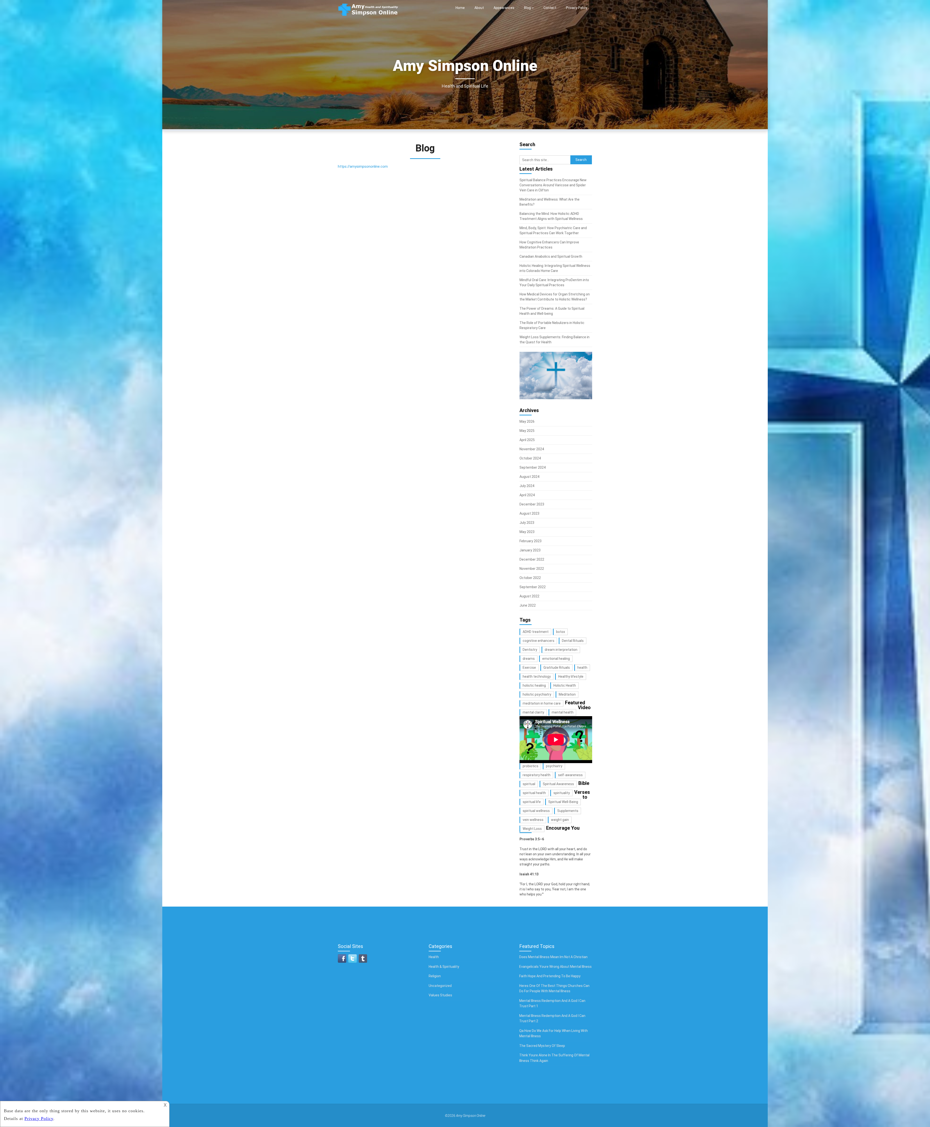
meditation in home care (542, 703)
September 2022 (532, 587)
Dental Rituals (573, 641)
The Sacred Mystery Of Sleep (542, 1046)
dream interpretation (561, 650)
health (582, 667)
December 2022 (531, 559)
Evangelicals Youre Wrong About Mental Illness (555, 967)
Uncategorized (440, 986)
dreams (529, 659)
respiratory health (536, 775)
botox (560, 632)
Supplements (567, 811)
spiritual (529, 784)
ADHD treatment (536, 632)
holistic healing (534, 685)
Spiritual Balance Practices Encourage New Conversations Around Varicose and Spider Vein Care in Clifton (553, 185)
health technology (537, 676)
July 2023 (526, 523)
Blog (527, 8)
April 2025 (527, 440)
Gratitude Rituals (556, 667)
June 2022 (527, 605)
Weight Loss (532, 829)
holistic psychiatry (537, 694)
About (479, 8)
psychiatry (554, 766)
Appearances (504, 8)
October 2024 (530, 458)
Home (460, 8)
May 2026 (527, 421)
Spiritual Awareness (558, 784)
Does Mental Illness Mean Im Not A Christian (553, 957)
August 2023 (529, 513)
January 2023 (530, 550)
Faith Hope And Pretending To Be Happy (550, 976)
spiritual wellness (536, 811)
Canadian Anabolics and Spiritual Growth (550, 256)
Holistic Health (564, 685)
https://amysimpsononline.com (363, 166)
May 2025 (527, 431)
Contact (549, 8)
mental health (563, 712)
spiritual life (532, 802)
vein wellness (533, 820)
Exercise (529, 667)
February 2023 (530, 541)
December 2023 (531, 504)
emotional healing (556, 659)
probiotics (530, 766)
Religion (435, 976)
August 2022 (529, 596)
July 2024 (526, 486)
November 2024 (531, 449)
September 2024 (532, 467)
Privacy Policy (576, 8)
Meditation (567, 694)
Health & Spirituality (444, 967)
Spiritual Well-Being (563, 802)
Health (434, 957)
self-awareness (570, 775)
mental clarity (533, 712)
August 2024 (529, 477)
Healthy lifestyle (570, 676)
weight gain (560, 820)
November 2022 (531, 569)
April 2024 (527, 495)
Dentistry (530, 650)
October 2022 (530, 578)
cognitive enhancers (538, 641)
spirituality (561, 793)
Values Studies (440, 995)
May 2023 (527, 532)
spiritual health (534, 793)
